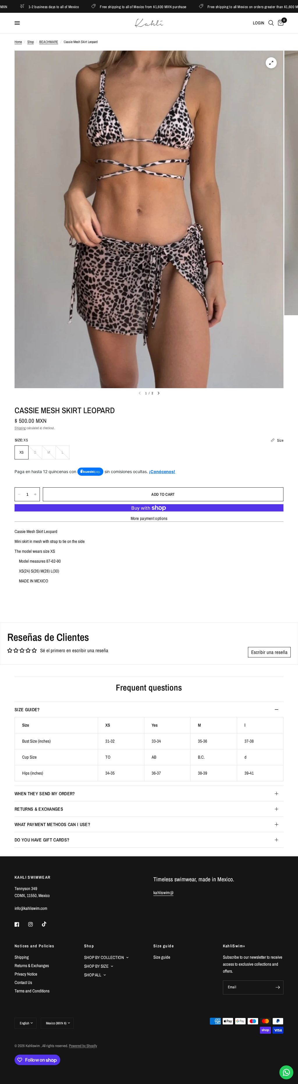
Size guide (163, 946)
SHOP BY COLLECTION (104, 957)
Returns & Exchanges (39, 809)
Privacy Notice (26, 974)
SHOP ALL (92, 975)
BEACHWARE (48, 42)
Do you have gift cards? (42, 840)
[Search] (271, 23)
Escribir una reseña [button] (269, 652)
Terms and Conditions (32, 991)
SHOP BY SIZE (96, 966)
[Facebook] (21, 924)
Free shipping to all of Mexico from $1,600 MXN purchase (116, 6)
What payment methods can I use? (52, 824)
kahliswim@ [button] (163, 892)
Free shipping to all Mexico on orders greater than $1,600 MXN (228, 6)
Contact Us (23, 982)
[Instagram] (34, 924)
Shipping (20, 428)
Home (18, 42)
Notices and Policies (34, 946)
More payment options (149, 518)
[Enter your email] (277, 987)
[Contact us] (286, 1072)
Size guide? (27, 709)
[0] (279, 23)
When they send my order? (45, 793)
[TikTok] (48, 924)
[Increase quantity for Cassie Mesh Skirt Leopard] (35, 494)
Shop (30, 42)
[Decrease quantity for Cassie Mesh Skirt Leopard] (19, 494)
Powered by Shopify (83, 1045)
